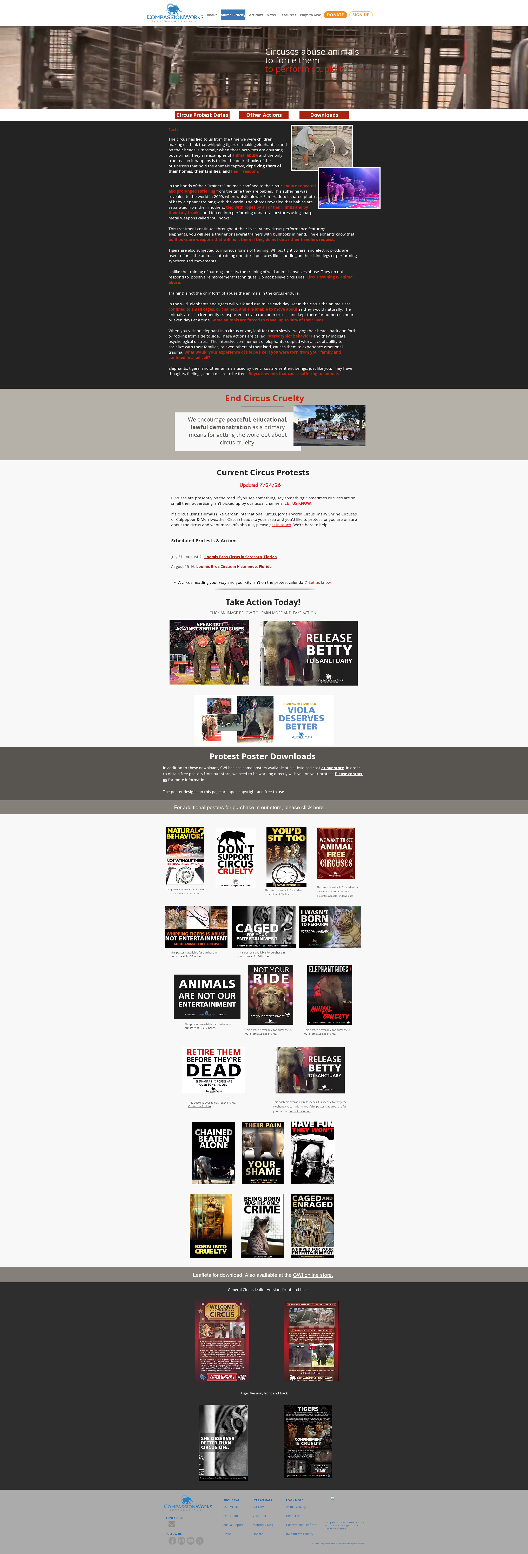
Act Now (259, 1506)
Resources (293, 1516)
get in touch (280, 524)
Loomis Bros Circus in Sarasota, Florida (240, 556)
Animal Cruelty (296, 1506)
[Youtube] (190, 1541)
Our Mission (231, 1506)
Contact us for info (300, 1111)
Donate (258, 1534)
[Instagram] (181, 1541)
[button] (264, 932)
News (227, 1534)
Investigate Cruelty (297, 1534)
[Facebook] (172, 1541)
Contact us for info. (199, 1106)
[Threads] (200, 1541)
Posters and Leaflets (297, 1525)
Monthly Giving (263, 1525)
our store (335, 767)
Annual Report (233, 1525)
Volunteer (259, 1516)
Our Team (230, 1516)
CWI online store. (313, 1275)
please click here (304, 807)
